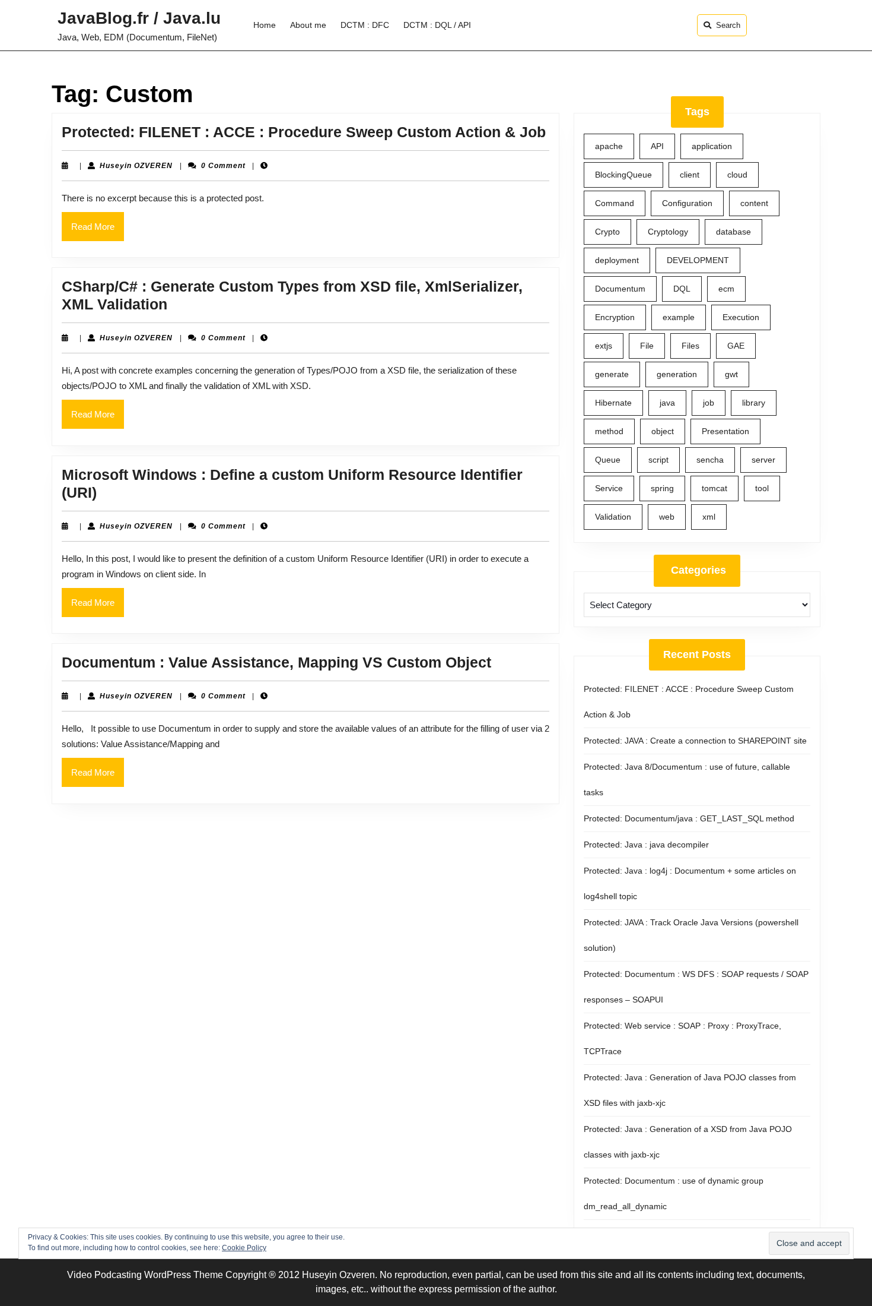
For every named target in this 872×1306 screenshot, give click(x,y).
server (763, 459)
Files (690, 345)
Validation (613, 516)
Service (609, 488)
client (689, 174)
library (753, 402)
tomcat (714, 488)
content (754, 203)
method (609, 431)
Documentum (620, 288)
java (667, 402)
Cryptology (668, 231)
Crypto (607, 231)
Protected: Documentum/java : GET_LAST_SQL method (689, 818)
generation (677, 374)
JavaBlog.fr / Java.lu (139, 18)
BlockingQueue (623, 174)
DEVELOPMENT (698, 260)
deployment (617, 260)
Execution (741, 317)
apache (609, 146)
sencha (710, 459)
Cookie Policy (244, 1248)
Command (614, 203)
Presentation (725, 431)
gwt (731, 374)
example (679, 317)
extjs (603, 345)
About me (308, 25)
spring (662, 488)
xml (708, 516)
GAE (735, 345)
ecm (726, 288)
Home (264, 25)
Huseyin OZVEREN (136, 166)
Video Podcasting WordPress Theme (145, 1275)
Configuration (687, 203)
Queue (607, 459)
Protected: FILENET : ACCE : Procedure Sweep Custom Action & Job (304, 132)
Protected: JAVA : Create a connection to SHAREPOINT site (695, 740)
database (733, 231)
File (647, 345)
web (666, 516)
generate (612, 374)
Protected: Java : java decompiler (646, 844)
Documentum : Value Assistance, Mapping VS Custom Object (276, 662)
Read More (97, 231)
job (708, 402)
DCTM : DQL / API (437, 25)
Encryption (615, 317)
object (662, 431)
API (657, 146)
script (658, 459)
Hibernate (613, 402)
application (712, 146)
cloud (737, 174)
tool (762, 488)
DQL (681, 288)
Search (728, 25)
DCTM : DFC (364, 25)
